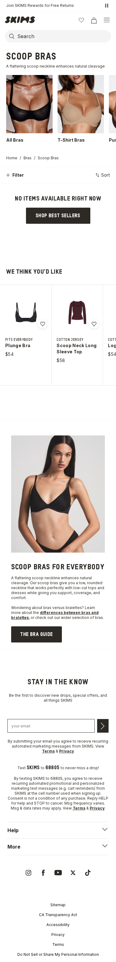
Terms (58, 944)
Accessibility (58, 924)
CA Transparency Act (58, 914)
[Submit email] (103, 726)
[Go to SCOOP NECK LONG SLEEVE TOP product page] (77, 312)
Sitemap (58, 904)
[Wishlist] (81, 20)
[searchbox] (63, 36)
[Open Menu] (106, 20)
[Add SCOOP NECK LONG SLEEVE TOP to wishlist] (94, 324)
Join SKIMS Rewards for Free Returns (40, 5)
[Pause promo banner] (107, 5)
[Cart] (93, 20)
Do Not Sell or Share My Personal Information (58, 954)
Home (11, 158)
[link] (58, 216)
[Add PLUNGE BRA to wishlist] (43, 324)
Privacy (58, 934)
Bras (28, 158)
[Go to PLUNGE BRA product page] (26, 312)
